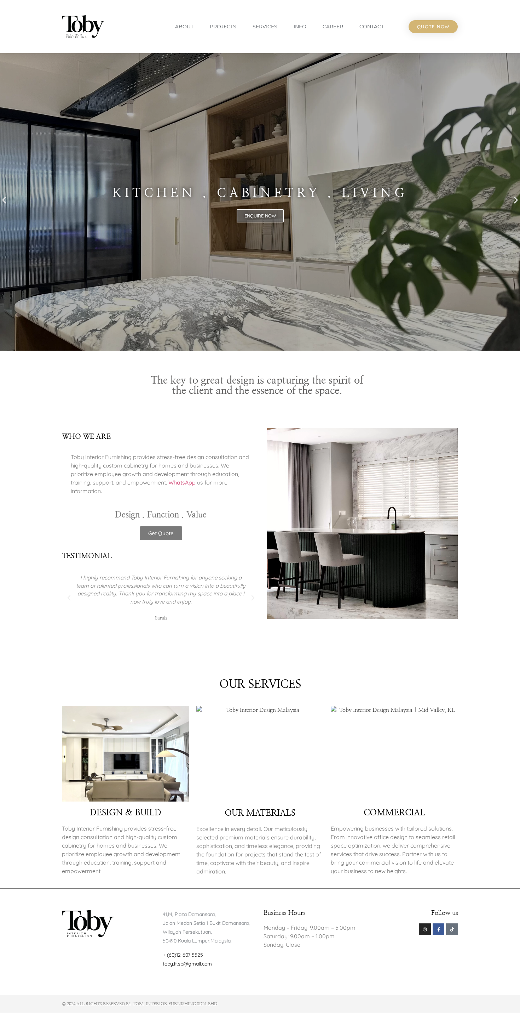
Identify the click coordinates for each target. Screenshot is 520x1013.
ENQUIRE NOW (260, 216)
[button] (69, 597)
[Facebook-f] (439, 929)
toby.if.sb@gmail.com (187, 964)
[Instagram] (425, 929)
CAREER (333, 26)
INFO (300, 26)
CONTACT (371, 26)
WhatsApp (182, 482)
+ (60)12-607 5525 (183, 955)
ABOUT (184, 26)
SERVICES (265, 26)
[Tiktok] (452, 929)
